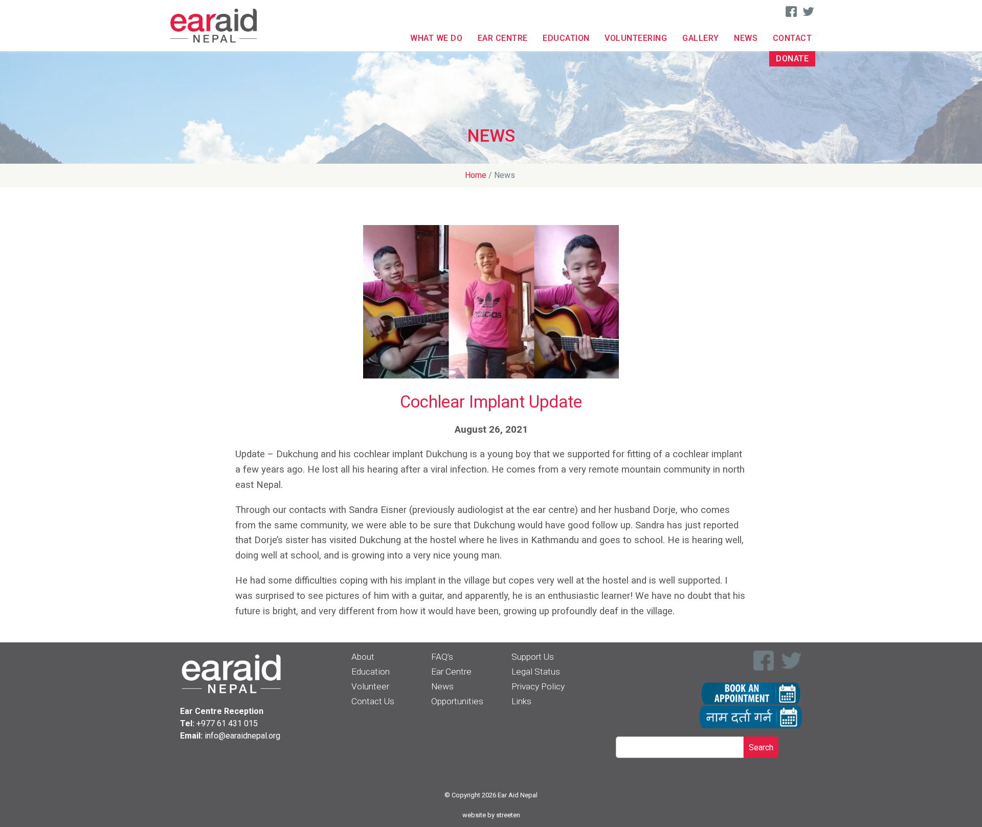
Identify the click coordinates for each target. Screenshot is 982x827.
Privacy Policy (538, 686)
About (362, 657)
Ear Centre (503, 38)
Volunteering (636, 38)
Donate (792, 58)
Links (521, 701)
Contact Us (372, 701)
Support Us (532, 657)
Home (475, 175)
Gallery (700, 38)
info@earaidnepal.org (242, 736)
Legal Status (535, 671)
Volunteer (370, 686)
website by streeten (491, 815)
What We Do (436, 38)
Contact (792, 38)
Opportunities (457, 701)
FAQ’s (442, 657)
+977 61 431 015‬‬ (227, 723)
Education (566, 38)
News (745, 38)
